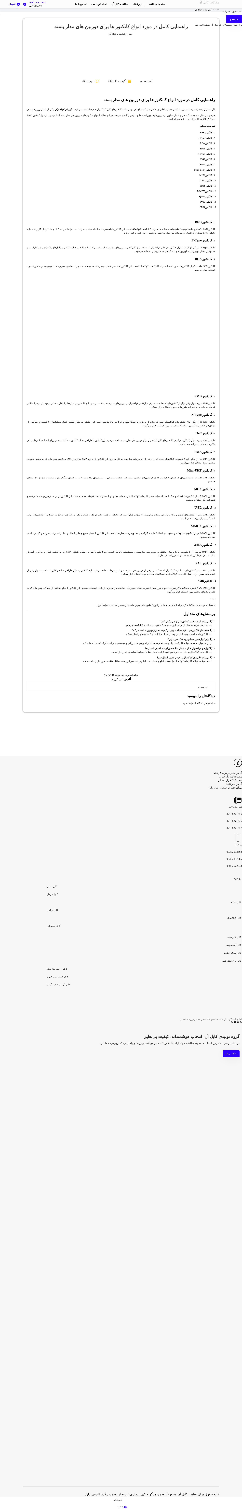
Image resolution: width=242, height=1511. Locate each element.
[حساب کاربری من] (48, 4)
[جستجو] (218, 4)
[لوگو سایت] (228, 4)
